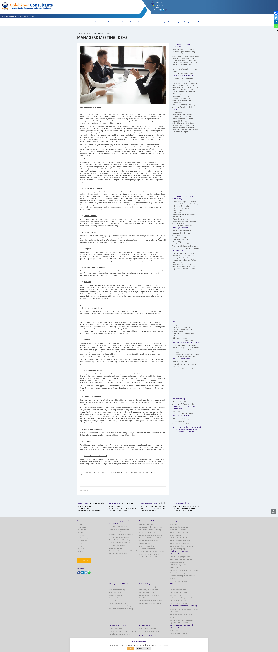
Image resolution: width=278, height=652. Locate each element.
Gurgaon (148, 508)
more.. (79, 513)
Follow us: (156, 10)
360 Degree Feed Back (84, 506)
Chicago (150, 506)
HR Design (194, 506)
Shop (123, 22)
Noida (154, 508)
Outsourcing (142, 22)
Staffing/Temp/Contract (116, 508)
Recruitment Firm (114, 506)
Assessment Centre (83, 508)
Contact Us (84, 560)
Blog (177, 22)
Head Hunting (113, 511)
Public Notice (158, 5)
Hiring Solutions (131, 508)
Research (133, 22)
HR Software (176, 511)
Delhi (142, 508)
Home (80, 22)
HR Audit (188, 508)
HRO (173, 508)
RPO (120, 511)
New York (144, 506)
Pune (142, 511)
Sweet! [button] (131, 648)
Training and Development (181, 506)
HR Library (180, 508)
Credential (98, 22)
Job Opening (185, 22)
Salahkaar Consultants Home (164, 3)
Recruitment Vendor (128, 503)
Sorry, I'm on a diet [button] (143, 648)
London (161, 503)
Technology (162, 22)
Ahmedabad (161, 508)
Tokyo (157, 506)
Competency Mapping (97, 503)
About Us (87, 22)
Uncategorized (87, 33)
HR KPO (194, 508)
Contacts (155, 7)
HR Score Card (96, 511)
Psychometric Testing (84, 511)
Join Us (152, 22)
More (170, 22)
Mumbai (162, 506)
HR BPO (184, 511)
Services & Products (112, 22)
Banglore (148, 511)
